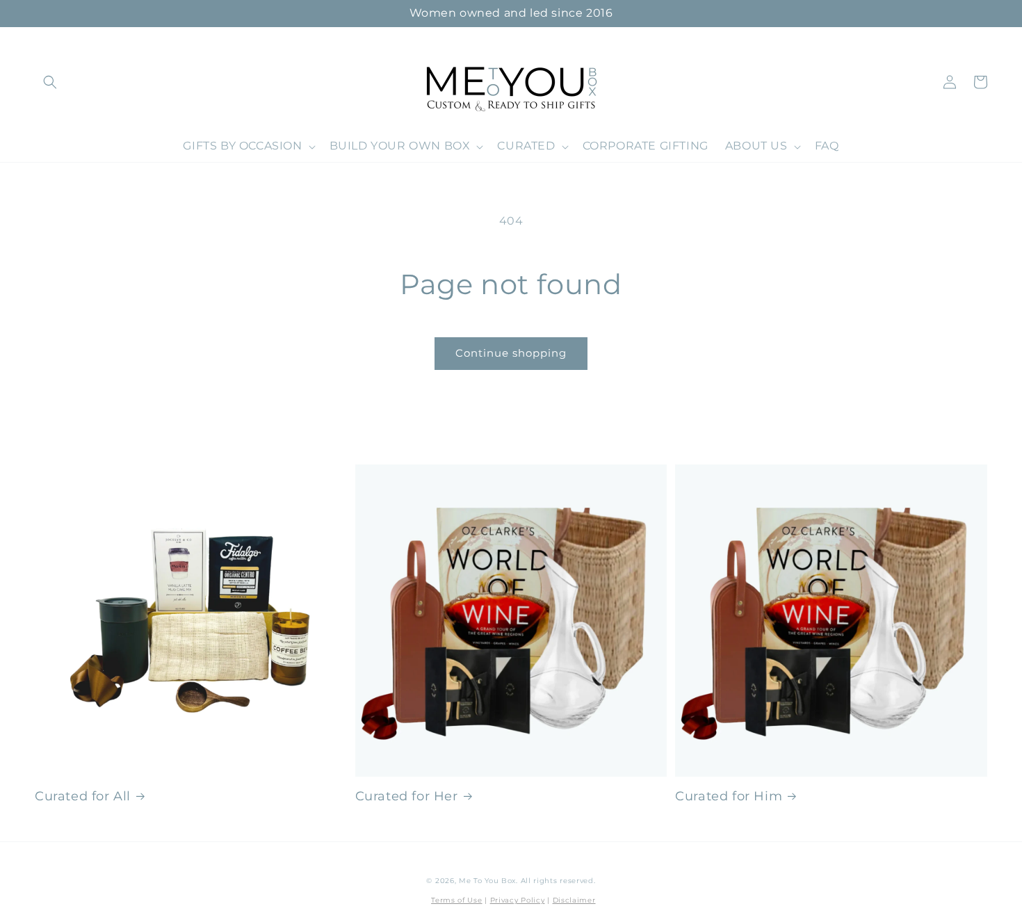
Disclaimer (574, 900)
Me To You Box (487, 880)
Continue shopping (511, 352)
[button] (50, 82)
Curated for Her (406, 796)
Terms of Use (456, 900)
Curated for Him (728, 796)
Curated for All (83, 796)
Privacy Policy (517, 900)
